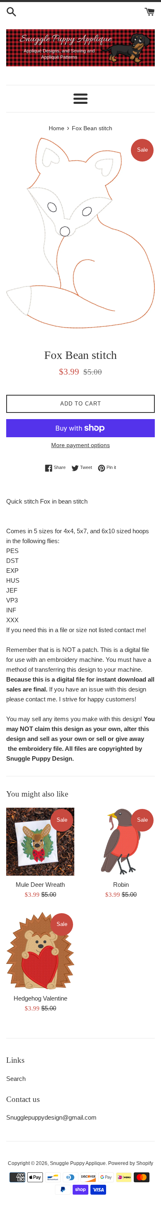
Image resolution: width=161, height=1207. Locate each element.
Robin (121, 884)
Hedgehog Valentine (40, 998)
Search (16, 1078)
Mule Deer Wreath (40, 884)
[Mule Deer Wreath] (40, 842)
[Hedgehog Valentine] (40, 950)
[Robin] (121, 842)
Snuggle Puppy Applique (78, 1163)
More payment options (80, 445)
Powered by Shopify (130, 1163)
